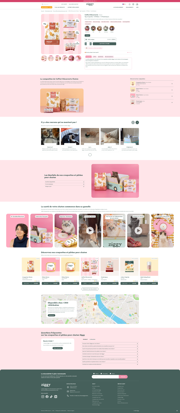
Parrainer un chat (121, 399)
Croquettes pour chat (96, 397)
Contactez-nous (121, 386)
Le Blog (93, 388)
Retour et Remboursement (123, 403)
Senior (113, 373)
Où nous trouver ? (121, 391)
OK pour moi (171, 405)
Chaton (87, 35)
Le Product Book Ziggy (96, 390)
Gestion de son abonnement (123, 395)
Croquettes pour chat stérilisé (98, 399)
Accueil (42, 11)
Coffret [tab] (94, 56)
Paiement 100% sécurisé (46, 410)
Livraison (119, 401)
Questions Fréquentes (122, 393)
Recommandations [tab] (109, 56)
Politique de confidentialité (61, 410)
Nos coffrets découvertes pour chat (60, 11)
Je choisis (156, 405)
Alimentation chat (48, 11)
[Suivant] (137, 122)
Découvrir (51, 315)
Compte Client (120, 388)
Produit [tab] (85, 339)
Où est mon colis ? (121, 390)
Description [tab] (88, 56)
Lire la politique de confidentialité (156, 401)
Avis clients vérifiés (96, 386)
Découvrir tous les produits (90, 289)
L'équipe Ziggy (120, 397)
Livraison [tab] (92, 339)
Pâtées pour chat (95, 401)
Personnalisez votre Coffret (97, 395)
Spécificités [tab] (100, 56)
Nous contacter (58, 348)
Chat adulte (105, 373)
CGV (53, 410)
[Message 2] (129, 52)
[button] (129, 4)
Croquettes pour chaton (97, 403)
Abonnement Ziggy (96, 404)
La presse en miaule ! (96, 391)
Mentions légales (71, 410)
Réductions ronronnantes (97, 393)
